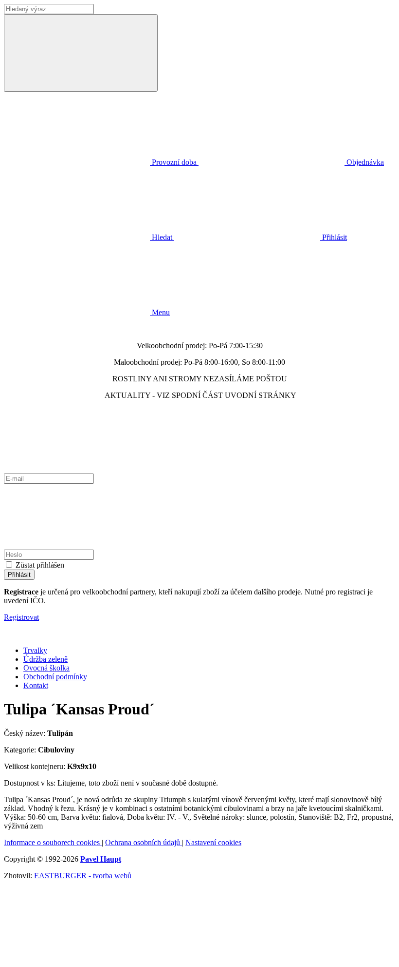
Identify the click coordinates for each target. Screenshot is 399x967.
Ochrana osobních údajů (143, 842)
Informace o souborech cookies (53, 842)
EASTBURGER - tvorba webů (82, 875)
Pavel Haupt (100, 859)
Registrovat (21, 617)
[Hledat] (81, 53)
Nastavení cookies (213, 842)
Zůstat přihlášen (40, 565)
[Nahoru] (77, 958)
